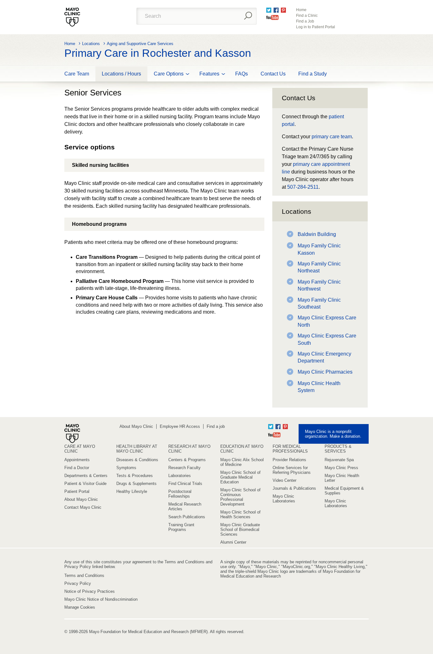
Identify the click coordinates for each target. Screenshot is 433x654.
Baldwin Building (317, 234)
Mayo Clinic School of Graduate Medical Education (240, 477)
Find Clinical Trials (185, 483)
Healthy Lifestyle (131, 491)
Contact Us (273, 73)
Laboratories (179, 475)
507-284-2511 (303, 187)
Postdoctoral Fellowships (179, 494)
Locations (91, 43)
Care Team (76, 73)
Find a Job (305, 21)
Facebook (276, 10)
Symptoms (126, 467)
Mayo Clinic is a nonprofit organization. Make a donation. (333, 434)
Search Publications (186, 516)
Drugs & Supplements (136, 483)
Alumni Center (233, 542)
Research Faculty (184, 467)
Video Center (284, 480)
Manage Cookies (79, 607)
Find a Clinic (307, 15)
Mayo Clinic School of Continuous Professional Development (240, 497)
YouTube (272, 17)
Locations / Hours (121, 73)
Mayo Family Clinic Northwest (319, 285)
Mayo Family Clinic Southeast (319, 303)
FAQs (241, 73)
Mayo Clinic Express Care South (327, 339)
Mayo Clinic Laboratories (284, 498)
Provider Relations (289, 459)
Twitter (268, 10)
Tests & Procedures (134, 475)
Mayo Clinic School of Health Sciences (240, 514)
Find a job (216, 426)
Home (301, 10)
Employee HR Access (180, 426)
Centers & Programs (187, 459)
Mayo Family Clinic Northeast (319, 267)
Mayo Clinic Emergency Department (324, 357)
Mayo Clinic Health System (319, 387)
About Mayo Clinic (136, 426)
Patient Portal (76, 491)
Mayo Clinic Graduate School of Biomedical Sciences (240, 529)
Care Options (169, 73)
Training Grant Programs (181, 527)
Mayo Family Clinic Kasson (319, 249)
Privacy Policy (77, 583)
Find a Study (312, 73)
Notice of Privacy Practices (89, 591)
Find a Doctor (76, 467)
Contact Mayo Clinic (82, 507)
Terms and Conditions (84, 575)
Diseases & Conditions (137, 459)
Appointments (77, 459)
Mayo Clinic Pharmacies (325, 372)
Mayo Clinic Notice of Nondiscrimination (101, 599)
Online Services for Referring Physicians (292, 470)
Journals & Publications (294, 488)
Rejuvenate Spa (339, 459)
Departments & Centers (85, 475)
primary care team (332, 136)
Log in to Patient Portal (315, 27)
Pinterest (283, 10)
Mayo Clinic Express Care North (327, 321)
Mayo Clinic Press (341, 467)
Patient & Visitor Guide (85, 483)
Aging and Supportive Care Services (140, 43)
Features (209, 73)
